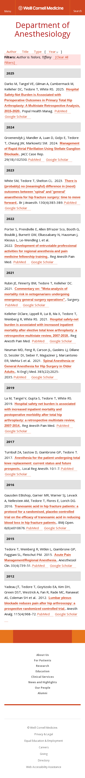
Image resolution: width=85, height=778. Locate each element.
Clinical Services (42, 677)
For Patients (42, 660)
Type (38, 51)
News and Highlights (42, 682)
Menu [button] (7, 11)
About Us (42, 655)
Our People (42, 688)
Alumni (42, 693)
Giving (44, 754)
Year (52, 51)
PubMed (60, 111)
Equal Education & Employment (43, 741)
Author (12, 51)
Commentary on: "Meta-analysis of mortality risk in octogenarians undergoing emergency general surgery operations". (36, 294)
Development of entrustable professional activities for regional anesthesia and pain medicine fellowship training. (40, 251)
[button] (77, 7)
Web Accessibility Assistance (43, 767)
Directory (43, 760)
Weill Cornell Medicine (42, 711)
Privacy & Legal (43, 734)
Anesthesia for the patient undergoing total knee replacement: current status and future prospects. (42, 463)
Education (42, 671)
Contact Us (78, 636)
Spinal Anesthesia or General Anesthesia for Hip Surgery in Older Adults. (39, 366)
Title (25, 51)
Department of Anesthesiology (42, 29)
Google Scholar (16, 116)
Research (42, 666)
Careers (44, 747)
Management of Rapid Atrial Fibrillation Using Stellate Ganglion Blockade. (42, 148)
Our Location (6, 636)
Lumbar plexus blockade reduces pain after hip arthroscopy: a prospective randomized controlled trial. (39, 603)
